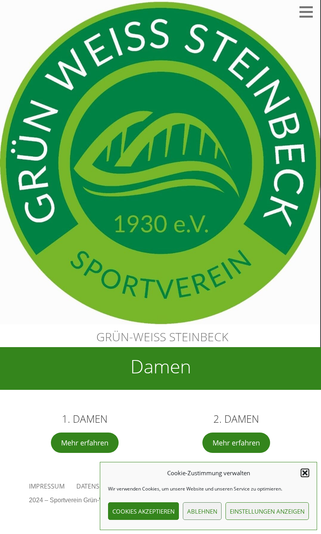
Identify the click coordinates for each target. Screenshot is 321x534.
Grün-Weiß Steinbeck (162, 337)
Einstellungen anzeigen (267, 511)
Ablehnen (202, 511)
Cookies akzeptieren (143, 511)
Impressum (47, 486)
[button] (305, 473)
